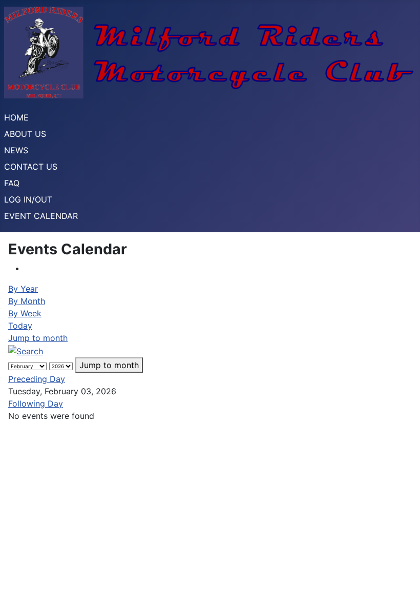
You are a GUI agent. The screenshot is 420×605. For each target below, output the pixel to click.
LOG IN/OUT (28, 199)
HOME (16, 117)
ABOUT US (25, 134)
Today (20, 325)
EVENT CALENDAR (41, 216)
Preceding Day (36, 379)
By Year (23, 289)
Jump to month (38, 338)
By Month (26, 301)
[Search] (25, 350)
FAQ (11, 183)
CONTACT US (30, 167)
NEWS (16, 150)
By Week (24, 313)
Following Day (35, 403)
